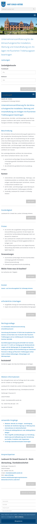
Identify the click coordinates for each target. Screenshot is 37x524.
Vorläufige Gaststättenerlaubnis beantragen (18, 441)
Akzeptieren (18, 521)
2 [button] (13, 32)
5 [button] (21, 32)
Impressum (6, 508)
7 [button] (26, 32)
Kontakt (5, 504)
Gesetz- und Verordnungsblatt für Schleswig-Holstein (17, 288)
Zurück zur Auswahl (28, 493)
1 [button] (11, 32)
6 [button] (24, 32)
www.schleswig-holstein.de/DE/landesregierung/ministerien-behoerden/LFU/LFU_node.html (14, 477)
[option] (18, 26)
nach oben (30, 201)
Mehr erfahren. (19, 517)
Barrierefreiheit (7, 511)
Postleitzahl (4, 69)
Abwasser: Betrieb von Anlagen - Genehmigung (18, 423)
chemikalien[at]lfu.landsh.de (14, 473)
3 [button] (16, 32)
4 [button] (18, 32)
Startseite (5, 501)
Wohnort (4, 76)
